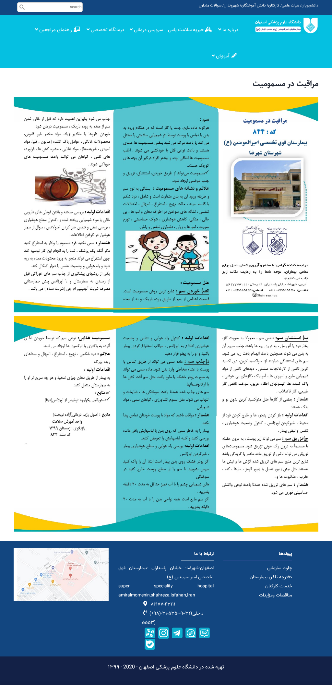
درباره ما (229, 30)
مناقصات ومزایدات (275, 595)
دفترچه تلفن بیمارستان (271, 577)
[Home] (284, 25)
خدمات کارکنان (278, 586)
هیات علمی (290, 5)
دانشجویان (310, 5)
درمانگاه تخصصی (106, 30)
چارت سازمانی (279, 568)
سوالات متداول (210, 5)
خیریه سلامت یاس (186, 30)
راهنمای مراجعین (56, 30)
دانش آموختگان (253, 5)
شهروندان (231, 5)
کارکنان (273, 5)
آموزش (223, 56)
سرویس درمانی (148, 30)
